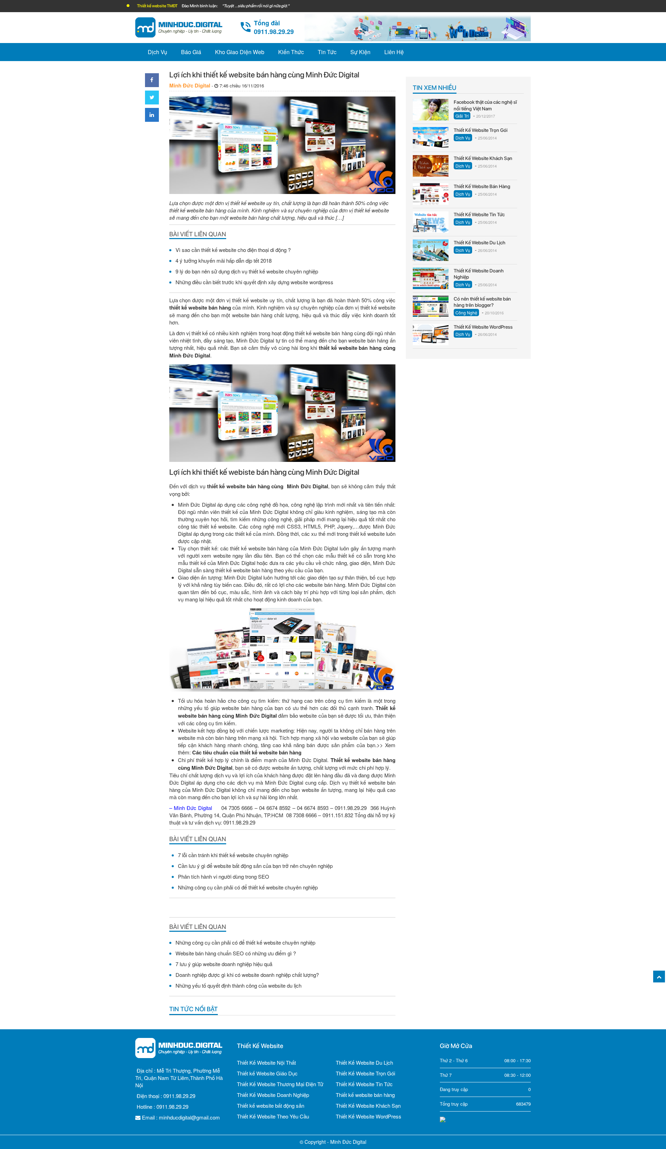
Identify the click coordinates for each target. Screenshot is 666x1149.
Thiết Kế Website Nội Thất (266, 1062)
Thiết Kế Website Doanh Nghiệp (273, 1094)
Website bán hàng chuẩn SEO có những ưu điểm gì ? (236, 953)
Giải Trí (462, 116)
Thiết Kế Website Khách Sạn (368, 1105)
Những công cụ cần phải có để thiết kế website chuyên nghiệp (248, 887)
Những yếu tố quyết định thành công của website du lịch (238, 985)
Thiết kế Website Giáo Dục (267, 1073)
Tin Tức (327, 52)
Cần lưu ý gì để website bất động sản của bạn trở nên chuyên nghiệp (255, 865)
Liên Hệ (394, 52)
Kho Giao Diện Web (239, 52)
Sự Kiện (360, 52)
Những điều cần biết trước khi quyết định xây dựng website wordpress (254, 282)
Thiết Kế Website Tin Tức (364, 1084)
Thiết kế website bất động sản (270, 1105)
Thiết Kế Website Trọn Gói (365, 1073)
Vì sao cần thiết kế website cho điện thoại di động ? (233, 249)
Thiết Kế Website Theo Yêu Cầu (273, 1116)
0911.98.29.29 (179, 1095)
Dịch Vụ (157, 52)
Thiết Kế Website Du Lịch (364, 1062)
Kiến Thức (291, 52)
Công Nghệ (466, 312)
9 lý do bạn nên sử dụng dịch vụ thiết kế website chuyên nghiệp (247, 271)
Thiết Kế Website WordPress (368, 1116)
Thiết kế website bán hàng (365, 1094)
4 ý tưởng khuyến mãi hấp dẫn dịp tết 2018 (224, 260)
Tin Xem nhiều (434, 87)
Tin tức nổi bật (193, 1009)
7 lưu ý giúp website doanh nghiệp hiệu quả (224, 964)
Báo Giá (191, 52)
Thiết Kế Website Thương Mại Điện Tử (280, 1084)
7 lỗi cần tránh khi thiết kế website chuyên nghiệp (233, 855)
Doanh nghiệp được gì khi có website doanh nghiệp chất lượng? (247, 974)
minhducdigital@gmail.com (189, 1117)
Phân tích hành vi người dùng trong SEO (223, 876)
